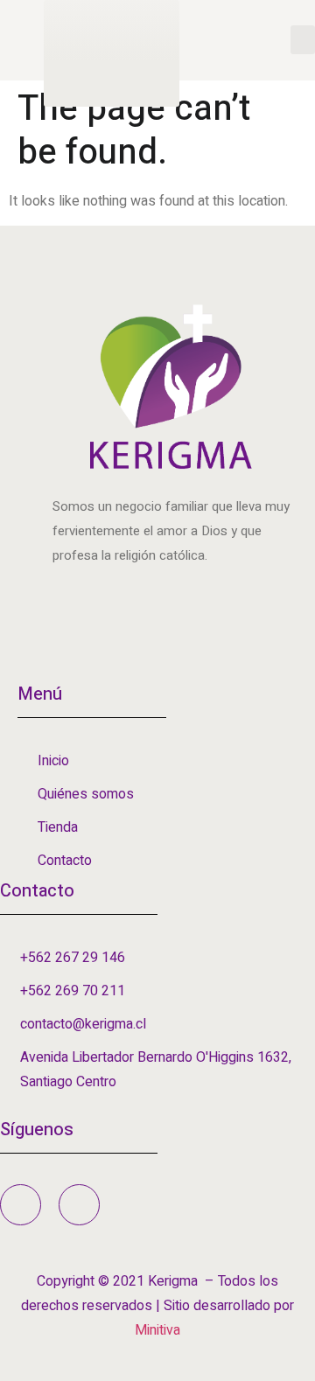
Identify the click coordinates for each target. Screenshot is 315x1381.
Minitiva (157, 1330)
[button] (302, 39)
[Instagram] (79, 1204)
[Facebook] (20, 1204)
